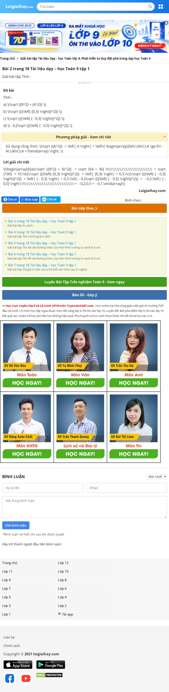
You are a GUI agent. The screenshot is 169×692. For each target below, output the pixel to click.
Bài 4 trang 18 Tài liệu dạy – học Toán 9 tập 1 (42, 232)
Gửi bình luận (16, 525)
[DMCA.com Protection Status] (49, 678)
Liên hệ (9, 637)
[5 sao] (166, 199)
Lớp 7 (6, 588)
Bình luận (31, 199)
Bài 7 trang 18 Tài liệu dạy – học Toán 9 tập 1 (42, 265)
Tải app (67, 614)
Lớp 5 (6, 597)
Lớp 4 (62, 597)
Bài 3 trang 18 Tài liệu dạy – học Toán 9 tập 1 (42, 221)
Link (149, 316)
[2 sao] (150, 199)
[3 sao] (155, 199)
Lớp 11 (7, 571)
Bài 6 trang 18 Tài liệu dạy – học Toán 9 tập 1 (42, 254)
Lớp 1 (6, 614)
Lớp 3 (6, 605)
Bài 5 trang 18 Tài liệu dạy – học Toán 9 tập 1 (42, 243)
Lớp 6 (62, 588)
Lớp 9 (6, 580)
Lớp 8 (62, 580)
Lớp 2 (62, 605)
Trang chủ (9, 563)
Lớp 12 (63, 563)
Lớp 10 (63, 571)
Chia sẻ (12, 199)
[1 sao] (144, 199)
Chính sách (12, 645)
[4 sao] (160, 199)
